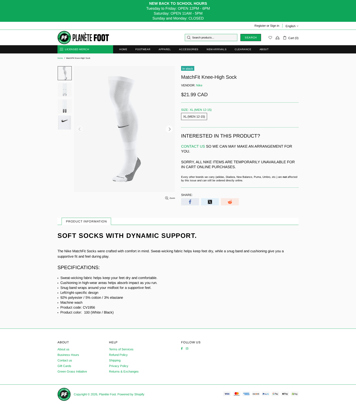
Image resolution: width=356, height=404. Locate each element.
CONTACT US (193, 146)
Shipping (115, 360)
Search (251, 37)
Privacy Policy (118, 366)
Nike (199, 85)
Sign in (274, 25)
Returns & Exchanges (124, 371)
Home (60, 58)
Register (260, 25)
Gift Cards (64, 366)
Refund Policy (118, 355)
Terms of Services (121, 349)
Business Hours (68, 355)
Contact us (64, 360)
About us (63, 349)
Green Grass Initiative (72, 371)
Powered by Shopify (130, 394)
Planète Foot (83, 37)
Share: (187, 195)
